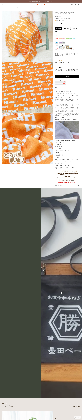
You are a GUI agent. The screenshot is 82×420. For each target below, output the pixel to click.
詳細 (56, 87)
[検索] (2, 4)
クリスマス (56, 418)
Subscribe (76, 406)
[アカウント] (75, 4)
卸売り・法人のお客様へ (59, 185)
